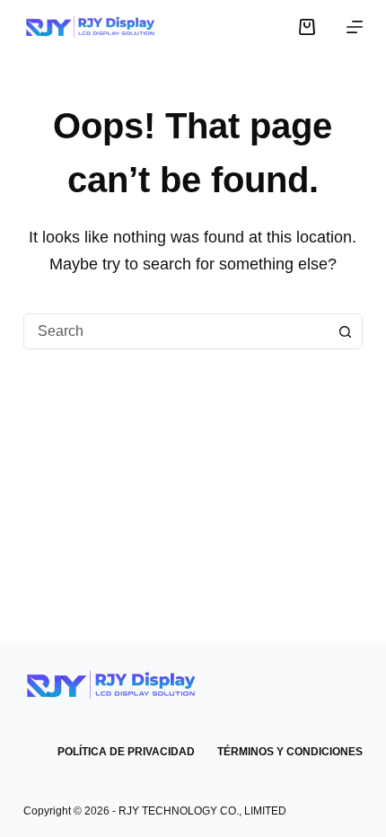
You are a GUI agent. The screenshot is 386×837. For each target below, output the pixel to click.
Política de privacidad (126, 751)
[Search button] (345, 331)
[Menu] (355, 27)
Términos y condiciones (290, 751)
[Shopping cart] (307, 27)
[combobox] (176, 331)
